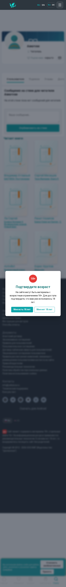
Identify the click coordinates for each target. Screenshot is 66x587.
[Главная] (13, 5)
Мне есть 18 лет (22, 309)
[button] (59, 5)
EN (43, 5)
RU (38, 5)
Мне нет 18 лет (44, 309)
